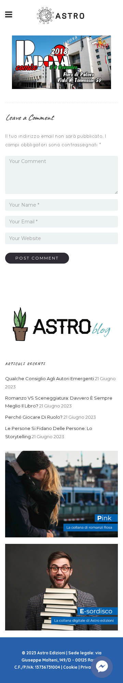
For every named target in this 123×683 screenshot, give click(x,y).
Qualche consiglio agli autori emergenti (49, 378)
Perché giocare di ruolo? (34, 417)
